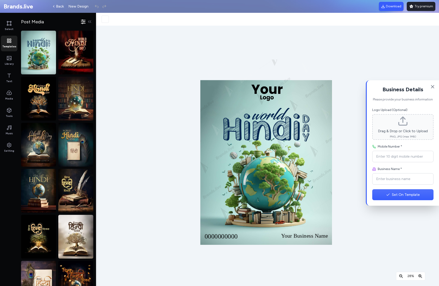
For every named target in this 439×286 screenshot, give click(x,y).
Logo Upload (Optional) (389, 110)
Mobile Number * (390, 146)
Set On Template (406, 194)
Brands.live (18, 6)
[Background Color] (105, 19)
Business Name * (390, 169)
